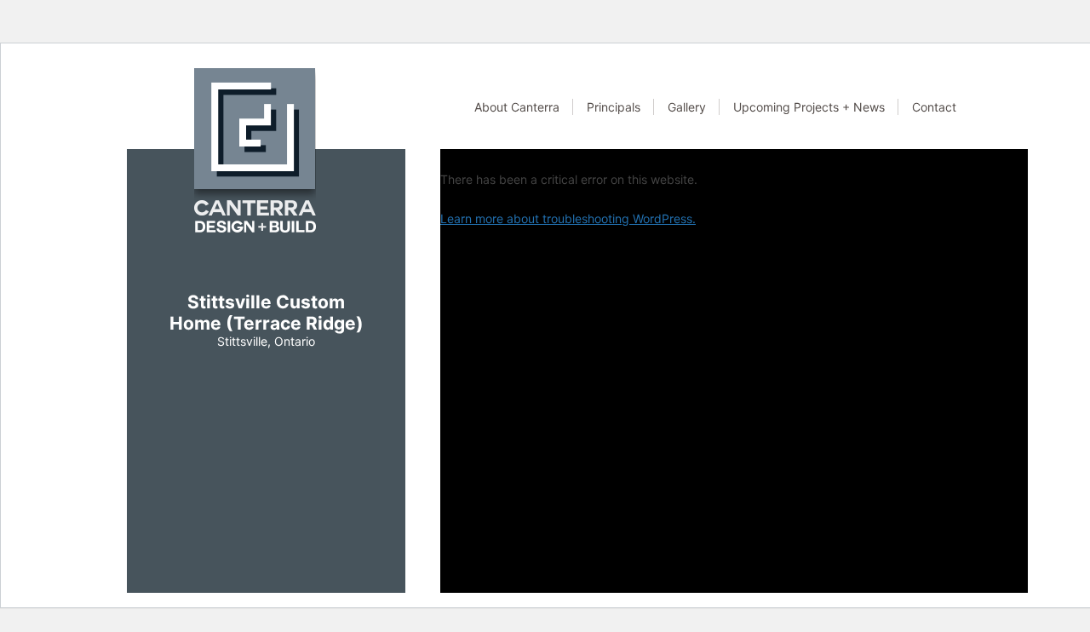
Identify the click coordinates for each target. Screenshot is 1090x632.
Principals (613, 107)
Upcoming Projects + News (809, 107)
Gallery (687, 107)
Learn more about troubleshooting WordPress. (568, 218)
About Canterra (516, 107)
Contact (934, 107)
